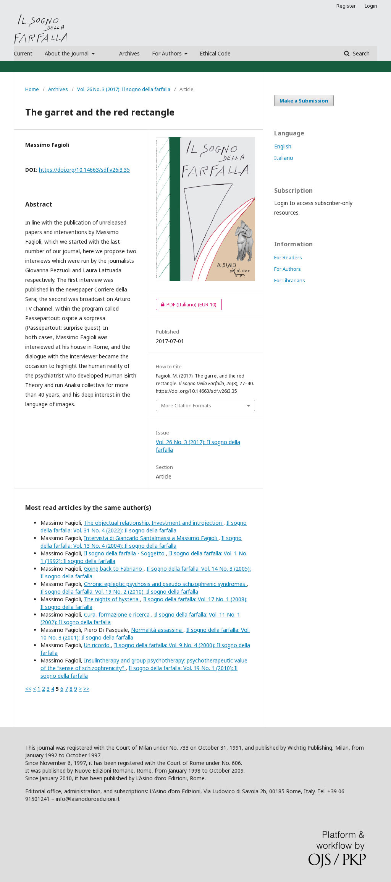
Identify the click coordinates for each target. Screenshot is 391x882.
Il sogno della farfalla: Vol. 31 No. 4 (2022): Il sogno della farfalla (143, 526)
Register (346, 5)
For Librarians (289, 280)
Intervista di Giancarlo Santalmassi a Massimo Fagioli (151, 538)
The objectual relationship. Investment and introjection (153, 522)
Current (23, 53)
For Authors (167, 53)
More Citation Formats (186, 405)
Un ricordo (97, 645)
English (282, 146)
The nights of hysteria (112, 599)
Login (371, 5)
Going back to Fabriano (114, 568)
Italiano (283, 157)
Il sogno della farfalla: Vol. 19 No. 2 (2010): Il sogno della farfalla (119, 591)
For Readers (288, 257)
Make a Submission (304, 100)
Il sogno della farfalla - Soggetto (125, 553)
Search (360, 53)
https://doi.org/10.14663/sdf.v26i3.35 (84, 169)
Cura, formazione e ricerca (117, 614)
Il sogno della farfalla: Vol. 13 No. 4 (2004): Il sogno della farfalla (141, 541)
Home (32, 89)
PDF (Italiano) (186, 304)
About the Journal (67, 53)
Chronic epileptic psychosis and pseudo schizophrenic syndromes (165, 583)
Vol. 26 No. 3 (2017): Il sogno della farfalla (123, 89)
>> (86, 688)
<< (28, 688)
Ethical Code (215, 53)
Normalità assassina (157, 629)
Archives (129, 53)
